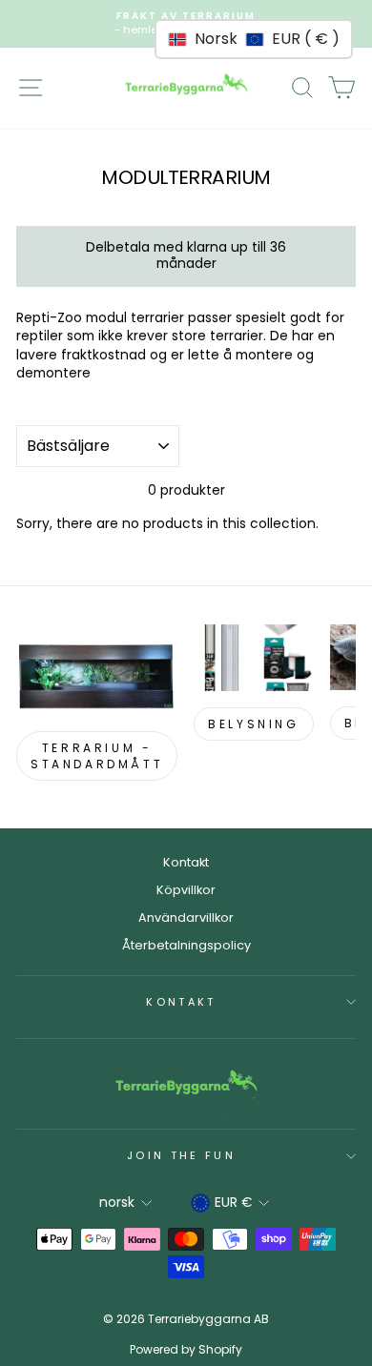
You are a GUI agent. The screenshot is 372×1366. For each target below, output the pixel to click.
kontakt (181, 1001)
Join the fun (181, 1155)
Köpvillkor (186, 890)
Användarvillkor (186, 917)
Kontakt (186, 862)
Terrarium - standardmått (97, 756)
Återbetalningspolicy (186, 945)
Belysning (253, 724)
